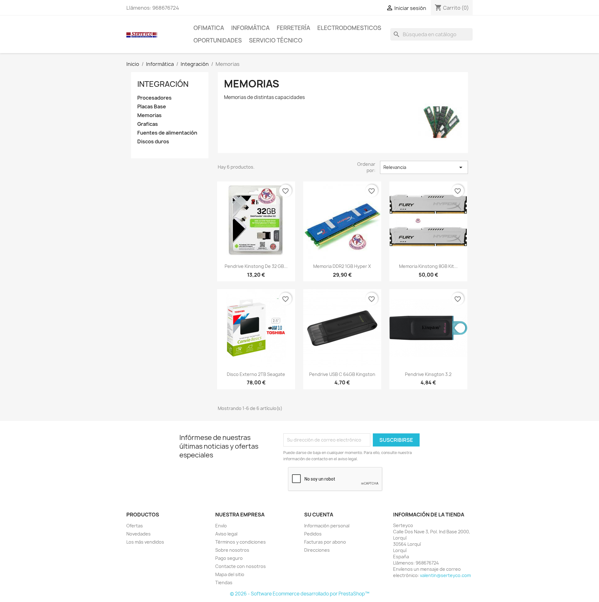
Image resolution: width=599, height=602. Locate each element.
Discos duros (153, 141)
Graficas (147, 124)
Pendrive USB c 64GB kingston (342, 374)
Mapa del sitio (229, 574)
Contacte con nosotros (240, 566)
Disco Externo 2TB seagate (256, 374)
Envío (221, 526)
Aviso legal (226, 534)
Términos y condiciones (240, 542)
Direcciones (317, 550)
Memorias (149, 115)
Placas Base (151, 106)
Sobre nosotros (232, 550)
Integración (162, 84)
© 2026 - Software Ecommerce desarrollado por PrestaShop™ (299, 593)
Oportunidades (217, 40)
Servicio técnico (275, 40)
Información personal (326, 526)
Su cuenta (318, 514)
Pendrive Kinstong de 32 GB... (256, 266)
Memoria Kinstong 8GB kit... (428, 266)
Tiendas (223, 582)
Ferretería (293, 28)
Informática (250, 28)
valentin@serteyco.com (445, 575)
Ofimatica (208, 28)
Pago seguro (229, 558)
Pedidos (313, 534)
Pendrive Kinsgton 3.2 (428, 374)
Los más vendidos (145, 542)
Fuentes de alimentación (167, 133)
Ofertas (134, 526)
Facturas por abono (325, 542)
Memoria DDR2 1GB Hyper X (342, 266)
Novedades (138, 534)
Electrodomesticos (349, 28)
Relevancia (424, 167)
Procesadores (154, 98)
